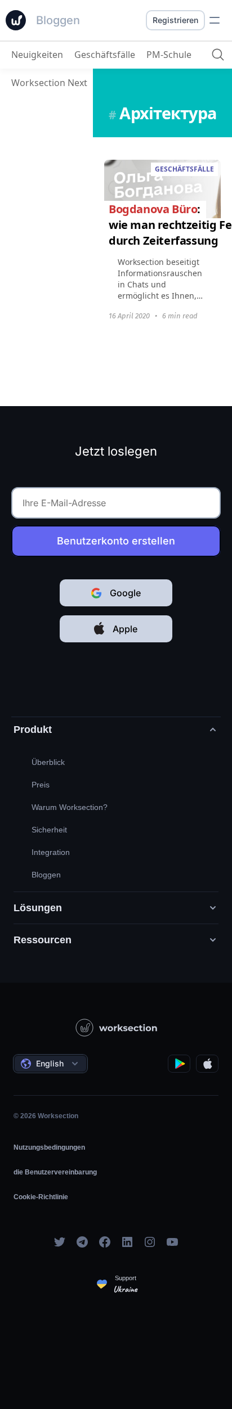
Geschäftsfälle (104, 54)
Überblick (48, 762)
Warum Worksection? (70, 807)
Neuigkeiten (37, 54)
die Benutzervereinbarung (55, 1172)
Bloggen (46, 874)
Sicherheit (49, 829)
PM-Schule (168, 54)
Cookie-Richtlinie (41, 1197)
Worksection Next (49, 82)
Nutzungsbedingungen (49, 1147)
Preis (41, 784)
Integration (51, 852)
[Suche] (218, 54)
